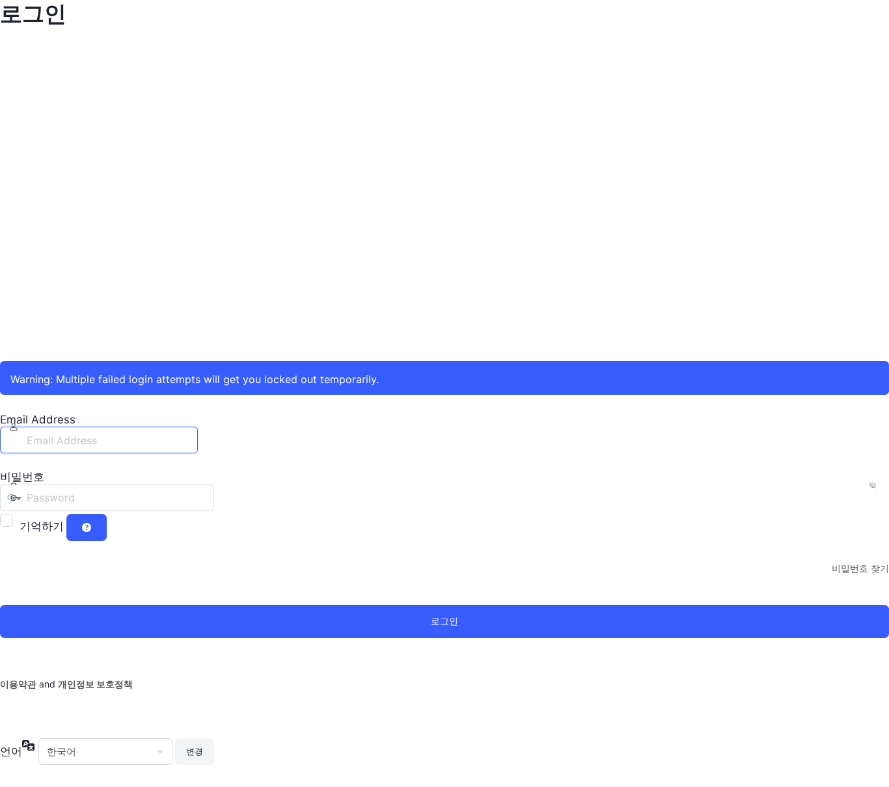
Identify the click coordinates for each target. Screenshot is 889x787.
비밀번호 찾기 (860, 568)
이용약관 (18, 683)
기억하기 (42, 526)
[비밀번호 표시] (227, 498)
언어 (11, 751)
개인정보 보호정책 (95, 683)
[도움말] (86, 527)
